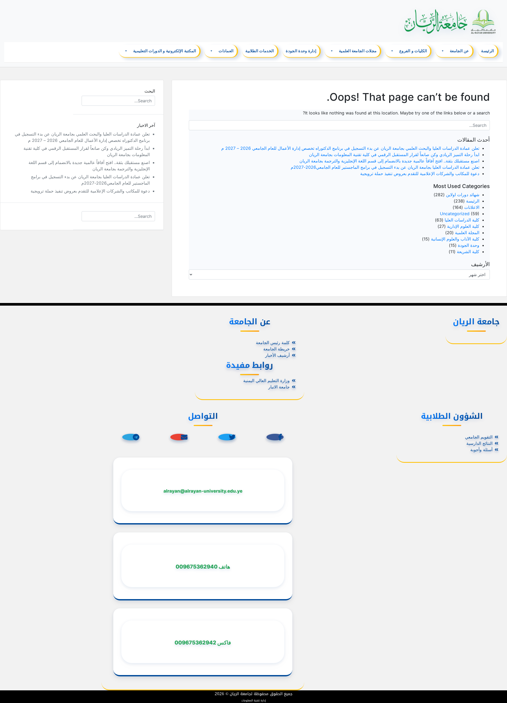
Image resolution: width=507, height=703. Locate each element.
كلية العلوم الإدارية (463, 226)
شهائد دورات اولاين (462, 194)
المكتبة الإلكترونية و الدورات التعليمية (164, 51)
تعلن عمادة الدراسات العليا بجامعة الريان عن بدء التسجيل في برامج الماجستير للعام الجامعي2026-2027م (385, 167)
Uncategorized (455, 213)
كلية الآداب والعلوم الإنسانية (455, 239)
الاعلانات (471, 207)
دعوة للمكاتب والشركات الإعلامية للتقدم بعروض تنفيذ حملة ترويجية (419, 173)
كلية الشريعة (468, 251)
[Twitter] (227, 437)
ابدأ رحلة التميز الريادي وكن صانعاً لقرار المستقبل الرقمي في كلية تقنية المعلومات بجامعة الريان (394, 154)
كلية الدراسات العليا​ (462, 220)
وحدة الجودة (468, 245)
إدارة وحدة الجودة (301, 51)
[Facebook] (275, 437)
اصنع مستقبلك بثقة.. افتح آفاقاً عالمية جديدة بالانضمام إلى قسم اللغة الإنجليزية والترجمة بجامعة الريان (389, 160)
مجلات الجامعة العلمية (357, 51)
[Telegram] (130, 437)
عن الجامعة (459, 51)
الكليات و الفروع (413, 51)
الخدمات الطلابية (260, 51)
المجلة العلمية (467, 232)
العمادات (226, 51)
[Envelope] (178, 437)
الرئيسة (487, 51)
